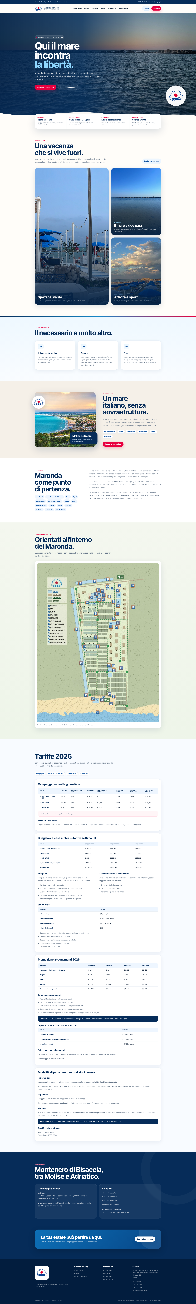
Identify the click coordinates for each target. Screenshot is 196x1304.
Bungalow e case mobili (55, 773)
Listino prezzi (107, 1270)
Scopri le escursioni (113, 444)
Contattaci (156, 8)
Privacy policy (108, 1279)
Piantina (146, 8)
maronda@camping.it (154, 2)
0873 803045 (142, 2)
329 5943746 (137, 1287)
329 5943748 (137, 1284)
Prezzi (103, 8)
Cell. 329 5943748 (109, 1197)
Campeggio (40, 773)
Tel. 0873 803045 (109, 1193)
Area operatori (123, 8)
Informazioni (112, 8)
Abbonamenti (71, 773)
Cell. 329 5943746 (109, 1200)
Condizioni (84, 773)
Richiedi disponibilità (45, 87)
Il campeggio (77, 8)
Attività (86, 8)
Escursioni (95, 8)
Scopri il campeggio (68, 87)
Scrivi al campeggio (145, 1239)
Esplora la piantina (151, 161)
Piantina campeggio (80, 1276)
